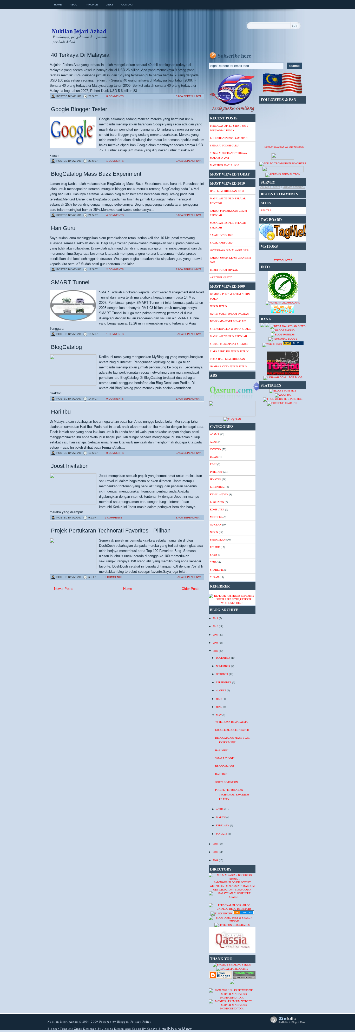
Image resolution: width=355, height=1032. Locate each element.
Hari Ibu (61, 411)
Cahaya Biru (156, 1028)
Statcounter (282, 260)
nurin (214, 532)
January (222, 833)
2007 (216, 651)
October (222, 674)
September (224, 682)
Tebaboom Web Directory (234, 887)
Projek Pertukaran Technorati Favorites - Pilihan (110, 530)
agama (214, 434)
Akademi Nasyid (221, 277)
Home (58, 4)
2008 (216, 642)
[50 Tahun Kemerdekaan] (232, 111)
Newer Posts (63, 589)
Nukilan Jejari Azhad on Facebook (284, 147)
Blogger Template (60, 1028)
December (223, 657)
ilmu (213, 464)
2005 (216, 852)
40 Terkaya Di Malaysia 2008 (229, 250)
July (219, 698)
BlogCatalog (66, 347)
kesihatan (217, 502)
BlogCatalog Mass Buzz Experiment (96, 174)
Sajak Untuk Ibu (221, 235)
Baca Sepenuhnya (188, 96)
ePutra (266, 210)
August (221, 690)
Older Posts (191, 589)
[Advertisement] (91, 629)
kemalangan (219, 494)
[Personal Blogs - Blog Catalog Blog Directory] (232, 908)
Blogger (122, 1021)
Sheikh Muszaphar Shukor (229, 344)
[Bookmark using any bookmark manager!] (283, 171)
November (223, 666)
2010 (216, 626)
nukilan (215, 524)
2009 (216, 634)
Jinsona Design (113, 1028)
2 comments (115, 269)
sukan (214, 577)
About (74, 4)
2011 (216, 618)
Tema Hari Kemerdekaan (227, 359)
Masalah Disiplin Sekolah (228, 336)
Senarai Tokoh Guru (224, 145)
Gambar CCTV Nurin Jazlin (228, 366)
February (223, 825)
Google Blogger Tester (79, 109)
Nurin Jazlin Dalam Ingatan (229, 313)
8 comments (115, 96)
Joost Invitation (70, 466)
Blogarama (243, 889)
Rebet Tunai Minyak (224, 270)
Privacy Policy (141, 1021)
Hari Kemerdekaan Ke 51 (227, 191)
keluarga (217, 487)
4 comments (115, 215)
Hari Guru (63, 228)
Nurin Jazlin (218, 306)
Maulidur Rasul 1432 (224, 165)
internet (216, 472)
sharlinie (216, 569)
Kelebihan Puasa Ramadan (228, 138)
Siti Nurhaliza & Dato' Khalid (230, 328)
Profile (92, 4)
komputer (217, 509)
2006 (216, 844)
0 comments (115, 398)
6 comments (113, 517)
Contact (127, 4)
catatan (215, 449)
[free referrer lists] (232, 599)
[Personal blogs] (282, 338)
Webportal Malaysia (224, 886)
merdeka (216, 517)
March (221, 817)
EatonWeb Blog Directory (232, 882)
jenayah (215, 479)
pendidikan (218, 539)
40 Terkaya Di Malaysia (80, 55)
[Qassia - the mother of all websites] (232, 952)
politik (215, 547)
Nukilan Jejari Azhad (79, 26)
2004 (216, 860)
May (219, 715)
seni (213, 562)
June (219, 707)
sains (214, 554)
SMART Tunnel (70, 282)
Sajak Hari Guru (221, 242)
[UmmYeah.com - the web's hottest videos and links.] (221, 901)
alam (214, 441)
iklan (214, 456)
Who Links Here (232, 603)
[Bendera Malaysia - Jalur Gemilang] (283, 93)
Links (110, 4)
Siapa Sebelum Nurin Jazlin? (229, 351)
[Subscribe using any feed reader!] (282, 174)
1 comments (115, 160)
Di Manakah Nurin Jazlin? (228, 321)
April (220, 809)
